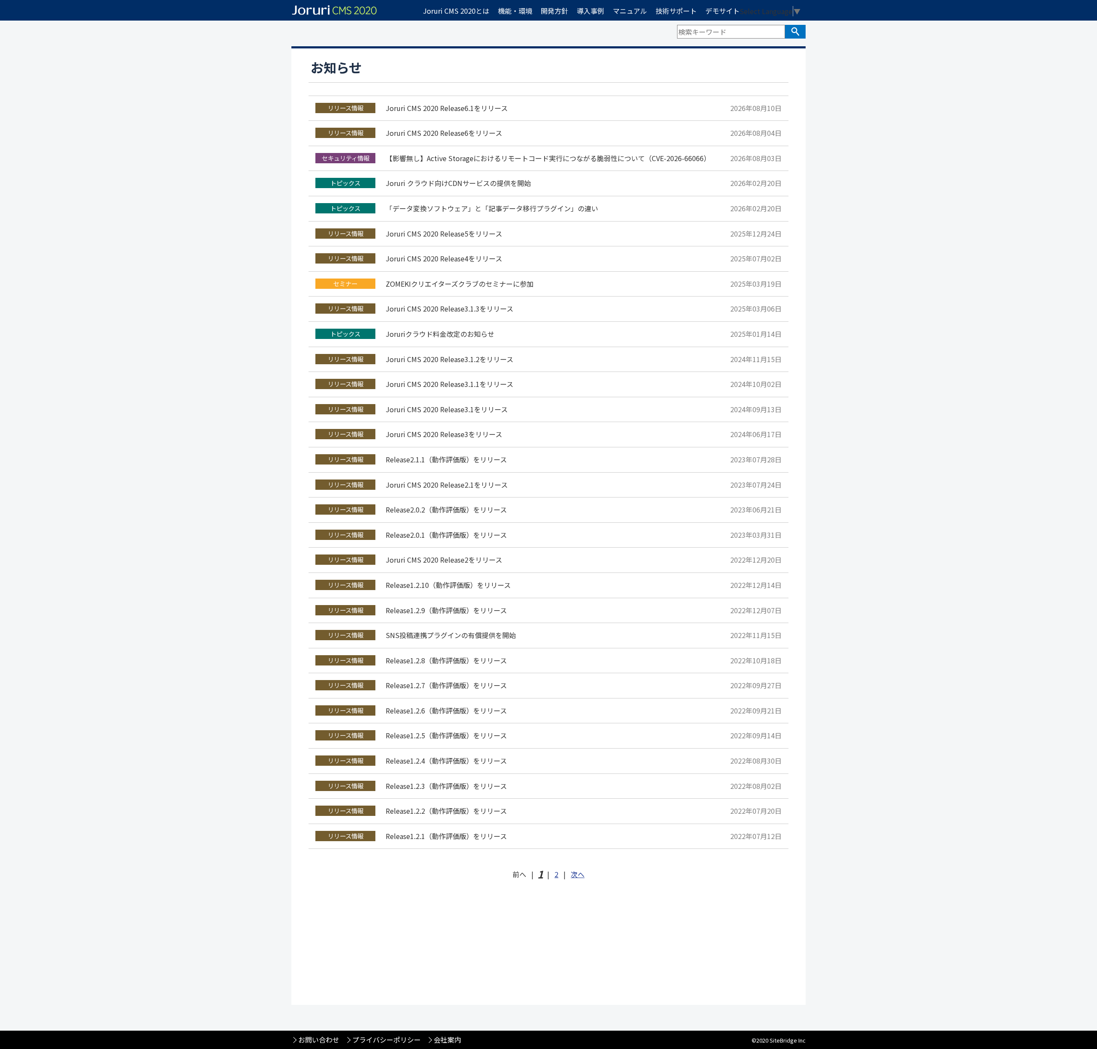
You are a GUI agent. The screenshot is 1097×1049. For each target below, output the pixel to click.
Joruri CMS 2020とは (456, 11)
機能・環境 (515, 11)
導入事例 (590, 11)
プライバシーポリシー (386, 1039)
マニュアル (630, 11)
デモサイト (722, 11)
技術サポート (676, 11)
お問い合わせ (318, 1039)
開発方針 (554, 11)
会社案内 (447, 1039)
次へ (577, 874)
